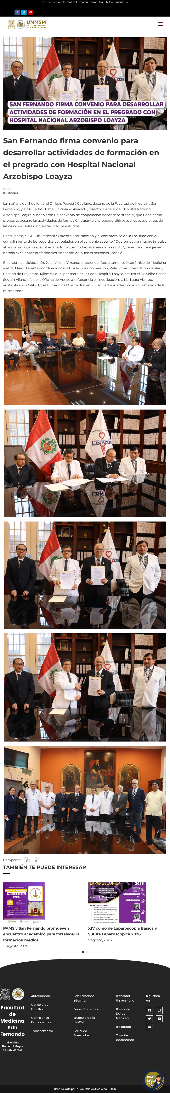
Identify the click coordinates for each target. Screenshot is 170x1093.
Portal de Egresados (82, 1033)
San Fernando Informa (56, 2)
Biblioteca (123, 1027)
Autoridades (40, 996)
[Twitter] (36, 860)
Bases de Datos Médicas (123, 1013)
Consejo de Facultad (39, 1007)
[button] (83, 952)
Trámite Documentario (113, 2)
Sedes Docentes (86, 1009)
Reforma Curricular (85, 2)
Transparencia (42, 1031)
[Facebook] (27, 860)
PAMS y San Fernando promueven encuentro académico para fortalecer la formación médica (41, 934)
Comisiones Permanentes (41, 1020)
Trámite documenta (125, 1037)
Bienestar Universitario (125, 998)
